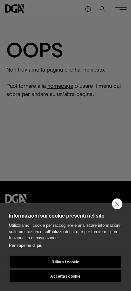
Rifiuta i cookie (65, 262)
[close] (117, 203)
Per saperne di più (25, 245)
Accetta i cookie (65, 276)
